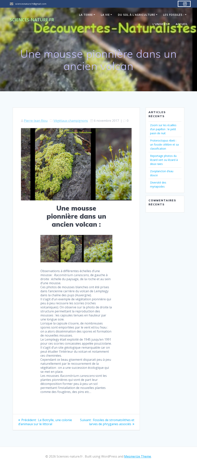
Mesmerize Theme (137, 456)
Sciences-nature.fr (32, 20)
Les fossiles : (173, 14)
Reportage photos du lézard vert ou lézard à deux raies (164, 160)
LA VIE (105, 14)
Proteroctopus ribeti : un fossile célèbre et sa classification (164, 144)
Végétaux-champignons (70, 121)
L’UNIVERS (160, 24)
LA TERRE (86, 14)
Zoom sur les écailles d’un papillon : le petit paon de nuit (163, 129)
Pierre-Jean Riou (36, 121)
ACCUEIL (182, 24)
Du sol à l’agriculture (136, 14)
